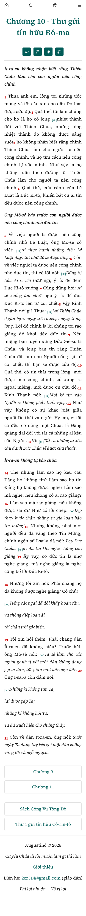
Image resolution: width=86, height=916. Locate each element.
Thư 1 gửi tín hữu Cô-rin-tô (43, 824)
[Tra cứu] (31, 5)
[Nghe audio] (59, 51)
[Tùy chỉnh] (55, 5)
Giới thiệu (43, 867)
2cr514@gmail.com (41, 878)
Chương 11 (43, 787)
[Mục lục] (37, 51)
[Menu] (79, 5)
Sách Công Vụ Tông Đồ (43, 809)
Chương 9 (43, 772)
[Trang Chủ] (6, 5)
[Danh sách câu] (26, 51)
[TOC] (48, 51)
